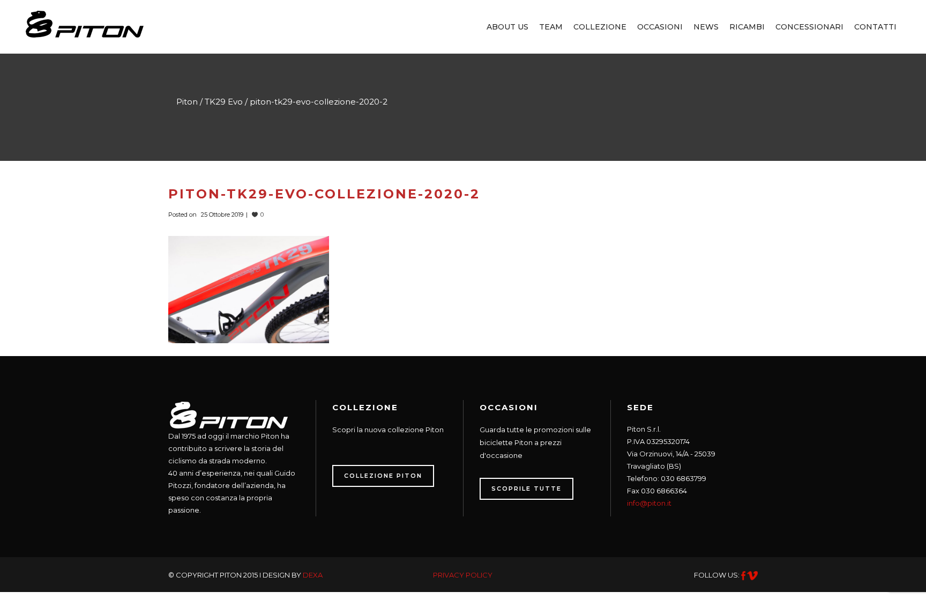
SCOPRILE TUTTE (526, 488)
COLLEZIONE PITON (383, 475)
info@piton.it (649, 503)
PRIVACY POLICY (462, 575)
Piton (187, 102)
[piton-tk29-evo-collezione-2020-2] (248, 288)
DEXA (313, 575)
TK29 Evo (224, 102)
